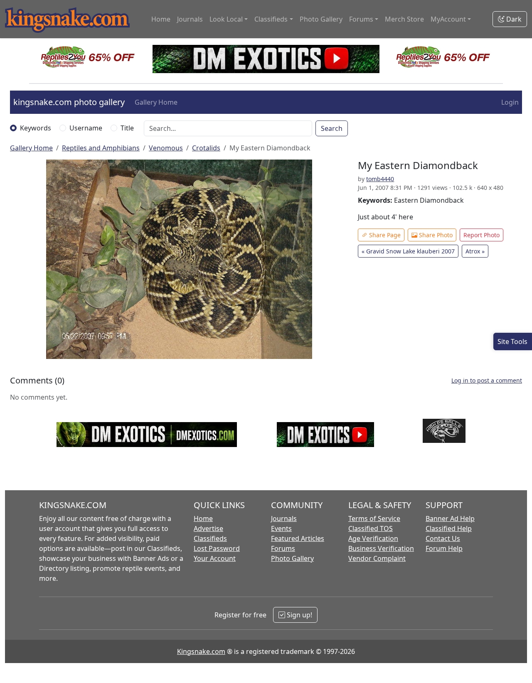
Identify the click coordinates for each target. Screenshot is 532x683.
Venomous (166, 147)
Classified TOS (370, 528)
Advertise (208, 528)
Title (127, 128)
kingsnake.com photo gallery (69, 102)
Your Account (215, 558)
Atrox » (475, 251)
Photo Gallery (321, 19)
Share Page (384, 235)
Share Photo (435, 235)
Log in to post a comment (486, 380)
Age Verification (373, 538)
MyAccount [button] (448, 19)
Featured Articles (297, 538)
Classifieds (210, 538)
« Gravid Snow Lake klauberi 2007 (408, 251)
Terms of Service (374, 518)
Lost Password (217, 548)
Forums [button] (361, 19)
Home (160, 19)
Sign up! (298, 614)
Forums (283, 548)
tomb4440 (380, 179)
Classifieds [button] (271, 19)
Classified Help (449, 528)
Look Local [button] (226, 19)
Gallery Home (156, 102)
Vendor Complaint (377, 558)
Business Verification (381, 548)
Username (85, 128)
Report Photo (481, 235)
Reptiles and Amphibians (101, 147)
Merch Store (404, 19)
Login (510, 102)
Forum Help (444, 548)
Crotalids (206, 147)
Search (331, 128)
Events (281, 528)
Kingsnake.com (201, 651)
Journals (190, 19)
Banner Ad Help (450, 518)
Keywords (35, 128)
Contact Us (443, 538)
